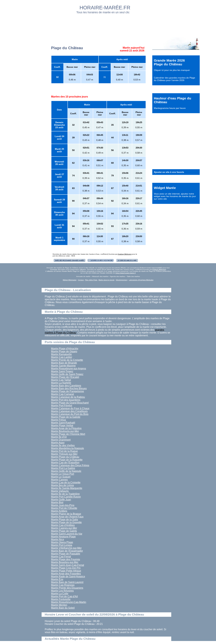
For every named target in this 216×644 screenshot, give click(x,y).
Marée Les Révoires (62, 590)
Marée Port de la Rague (64, 451)
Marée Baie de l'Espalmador (67, 551)
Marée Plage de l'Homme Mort (68, 434)
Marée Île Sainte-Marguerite (66, 488)
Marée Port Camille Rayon (66, 496)
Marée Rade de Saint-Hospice (68, 576)
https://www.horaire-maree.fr (125, 273)
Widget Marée (165, 188)
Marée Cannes (59, 479)
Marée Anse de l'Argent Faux (67, 516)
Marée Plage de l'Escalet (65, 377)
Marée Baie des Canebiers (66, 385)
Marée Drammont (61, 439)
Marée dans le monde (106, 280)
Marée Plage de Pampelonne (67, 391)
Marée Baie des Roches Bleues (69, 388)
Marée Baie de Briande (64, 362)
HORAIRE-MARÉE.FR (105, 7)
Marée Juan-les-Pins (62, 505)
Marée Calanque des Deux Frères (70, 465)
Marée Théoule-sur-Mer (64, 454)
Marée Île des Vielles (63, 445)
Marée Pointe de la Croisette (67, 360)
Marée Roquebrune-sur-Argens (68, 368)
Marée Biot (57, 502)
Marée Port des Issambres (65, 400)
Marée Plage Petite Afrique (66, 570)
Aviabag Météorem (125, 254)
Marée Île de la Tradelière (65, 494)
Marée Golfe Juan (61, 499)
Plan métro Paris (91, 280)
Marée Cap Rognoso (62, 585)
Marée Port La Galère (63, 468)
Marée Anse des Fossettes (66, 573)
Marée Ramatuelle (61, 354)
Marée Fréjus (58, 419)
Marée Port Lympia (61, 545)
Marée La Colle (59, 593)
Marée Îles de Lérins (62, 485)
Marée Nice (57, 539)
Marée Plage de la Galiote (65, 417)
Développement (121, 280)
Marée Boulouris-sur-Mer (65, 431)
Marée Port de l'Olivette (64, 508)
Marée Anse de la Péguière (66, 428)
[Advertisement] (108, 24)
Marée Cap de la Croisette (65, 482)
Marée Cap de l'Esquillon (65, 462)
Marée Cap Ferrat (61, 556)
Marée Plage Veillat (62, 425)
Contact (81, 280)
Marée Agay (58, 442)
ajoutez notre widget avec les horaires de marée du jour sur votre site (175, 196)
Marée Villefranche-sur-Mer (66, 548)
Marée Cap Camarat (62, 394)
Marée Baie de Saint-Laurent (67, 582)
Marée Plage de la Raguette (67, 459)
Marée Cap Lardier (61, 357)
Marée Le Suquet (60, 476)
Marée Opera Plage (62, 542)
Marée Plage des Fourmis (65, 559)
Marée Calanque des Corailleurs (69, 411)
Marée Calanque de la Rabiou (68, 397)
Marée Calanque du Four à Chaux (70, 408)
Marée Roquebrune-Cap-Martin (68, 602)
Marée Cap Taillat (61, 380)
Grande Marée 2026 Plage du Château (169, 62)
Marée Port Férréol (61, 405)
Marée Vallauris (60, 491)
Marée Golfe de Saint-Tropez (67, 374)
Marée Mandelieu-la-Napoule (67, 448)
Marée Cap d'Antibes (63, 525)
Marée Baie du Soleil (63, 607)
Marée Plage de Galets (64, 531)
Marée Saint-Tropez (62, 371)
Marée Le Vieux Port (62, 474)
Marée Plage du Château (65, 457)
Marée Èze (57, 579)
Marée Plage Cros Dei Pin (65, 568)
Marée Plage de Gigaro (64, 351)
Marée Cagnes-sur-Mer (64, 528)
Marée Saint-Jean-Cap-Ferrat (67, 565)
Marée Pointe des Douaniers (67, 588)
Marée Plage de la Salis (64, 519)
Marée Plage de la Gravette (66, 522)
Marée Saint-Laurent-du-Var (66, 533)
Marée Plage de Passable (65, 553)
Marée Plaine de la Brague (66, 513)
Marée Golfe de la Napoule (66, 471)
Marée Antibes (59, 511)
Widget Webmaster (70, 280)
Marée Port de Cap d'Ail (64, 596)
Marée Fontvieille (61, 599)
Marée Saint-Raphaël (63, 422)
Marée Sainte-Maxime (63, 365)
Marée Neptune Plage (63, 536)
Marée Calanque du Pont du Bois (69, 414)
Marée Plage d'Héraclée (64, 348)
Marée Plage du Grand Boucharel (70, 402)
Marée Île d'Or (59, 437)
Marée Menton (59, 605)
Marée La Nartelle (61, 382)
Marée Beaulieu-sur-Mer (64, 562)
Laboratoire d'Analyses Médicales (141, 280)
